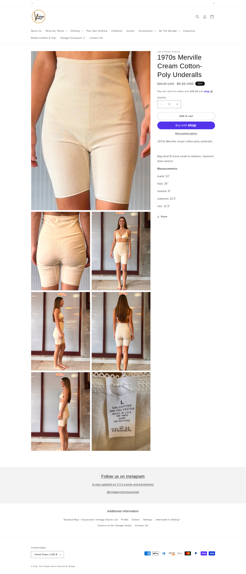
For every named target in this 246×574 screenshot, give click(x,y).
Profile (124, 519)
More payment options (186, 133)
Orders (136, 519)
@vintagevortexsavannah (123, 492)
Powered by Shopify (66, 566)
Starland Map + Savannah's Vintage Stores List (90, 519)
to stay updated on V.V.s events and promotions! (123, 484)
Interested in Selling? (168, 519)
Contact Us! (142, 525)
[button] (56, 30)
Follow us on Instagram (123, 476)
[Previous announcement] (32, 3)
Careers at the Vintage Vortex (115, 525)
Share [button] (164, 216)
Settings (147, 519)
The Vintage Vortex (47, 566)
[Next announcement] (214, 3)
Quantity (161, 97)
